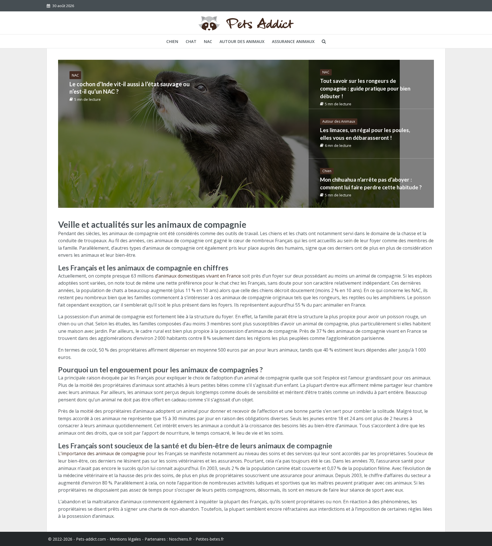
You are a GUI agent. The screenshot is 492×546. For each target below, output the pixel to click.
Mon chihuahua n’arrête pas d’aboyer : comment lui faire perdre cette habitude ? (371, 183)
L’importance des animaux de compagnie (101, 453)
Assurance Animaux (293, 41)
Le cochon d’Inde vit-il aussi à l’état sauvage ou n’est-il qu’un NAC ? (129, 88)
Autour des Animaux (242, 41)
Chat (191, 41)
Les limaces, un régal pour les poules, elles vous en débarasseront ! (365, 134)
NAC (208, 41)
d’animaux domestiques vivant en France (198, 276)
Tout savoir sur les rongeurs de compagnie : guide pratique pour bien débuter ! (365, 88)
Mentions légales (125, 539)
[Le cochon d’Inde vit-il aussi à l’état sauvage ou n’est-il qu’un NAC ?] (229, 134)
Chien (172, 41)
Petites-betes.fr (210, 539)
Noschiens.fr (180, 539)
